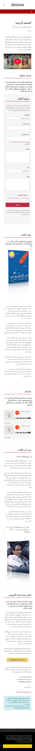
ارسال (18, 205)
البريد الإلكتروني (24, 134)
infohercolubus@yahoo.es (23, 692)
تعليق (28, 176)
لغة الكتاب (26, 115)
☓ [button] (17, 746)
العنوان (27, 149)
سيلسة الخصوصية (22, 195)
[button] (25, 742)
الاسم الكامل (25, 124)
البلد (28, 167)
